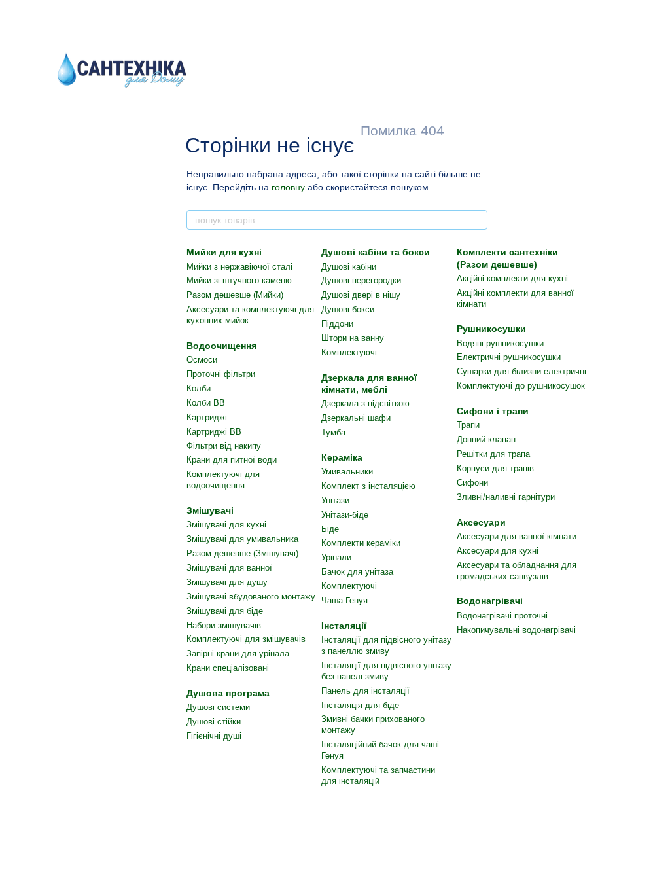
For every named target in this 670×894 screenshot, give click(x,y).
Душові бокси (347, 309)
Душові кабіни (348, 267)
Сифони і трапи (493, 411)
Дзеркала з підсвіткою (365, 403)
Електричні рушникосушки (509, 357)
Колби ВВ (205, 403)
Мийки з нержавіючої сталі (239, 267)
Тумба (333, 432)
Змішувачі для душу (227, 582)
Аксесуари (481, 522)
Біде (330, 529)
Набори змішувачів (223, 625)
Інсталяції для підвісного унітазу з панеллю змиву (386, 645)
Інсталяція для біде (360, 705)
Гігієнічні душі (213, 736)
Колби (198, 388)
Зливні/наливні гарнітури (506, 497)
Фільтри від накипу (223, 446)
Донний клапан (486, 439)
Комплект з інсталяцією (368, 486)
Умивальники (347, 471)
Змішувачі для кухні (226, 524)
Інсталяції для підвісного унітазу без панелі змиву (386, 670)
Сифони (472, 483)
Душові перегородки (361, 280)
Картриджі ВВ (213, 432)
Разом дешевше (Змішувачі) (242, 553)
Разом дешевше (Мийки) (234, 295)
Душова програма (228, 693)
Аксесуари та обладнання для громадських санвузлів (516, 570)
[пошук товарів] (477, 220)
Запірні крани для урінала (237, 653)
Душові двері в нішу (360, 295)
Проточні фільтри (220, 374)
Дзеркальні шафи (356, 418)
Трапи (468, 425)
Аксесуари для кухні (497, 551)
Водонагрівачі (490, 601)
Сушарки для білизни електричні (521, 371)
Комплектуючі (349, 352)
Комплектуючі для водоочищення (223, 479)
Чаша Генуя (344, 600)
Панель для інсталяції (365, 691)
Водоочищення (221, 345)
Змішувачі (210, 510)
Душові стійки (213, 721)
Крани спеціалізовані (227, 668)
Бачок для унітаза (357, 572)
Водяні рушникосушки (500, 343)
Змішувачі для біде (224, 611)
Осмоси (201, 360)
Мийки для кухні (224, 252)
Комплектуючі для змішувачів (246, 639)
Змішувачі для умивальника (242, 539)
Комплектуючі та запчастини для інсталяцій (378, 775)
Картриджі (206, 417)
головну (288, 187)
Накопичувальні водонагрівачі (516, 630)
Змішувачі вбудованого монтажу (250, 596)
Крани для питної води (231, 460)
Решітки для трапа (493, 454)
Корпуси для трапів (495, 468)
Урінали (336, 557)
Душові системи (218, 707)
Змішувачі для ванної (229, 568)
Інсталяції (343, 625)
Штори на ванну (352, 338)
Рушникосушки (491, 328)
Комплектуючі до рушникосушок (521, 386)
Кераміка (341, 457)
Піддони (337, 324)
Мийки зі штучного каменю (239, 280)
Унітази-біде (344, 515)
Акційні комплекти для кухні (512, 278)
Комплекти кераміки (360, 543)
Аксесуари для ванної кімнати (516, 536)
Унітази (335, 500)
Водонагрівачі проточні (502, 615)
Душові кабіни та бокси (375, 252)
